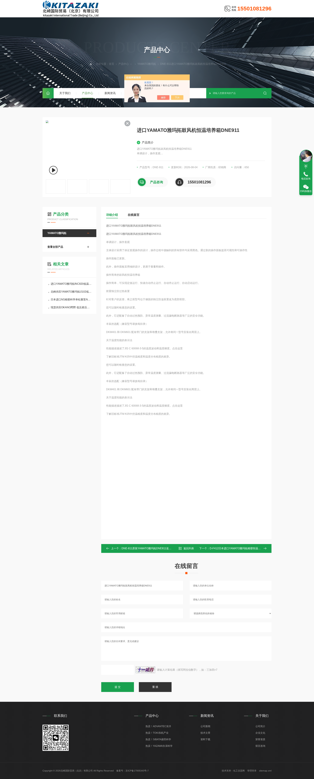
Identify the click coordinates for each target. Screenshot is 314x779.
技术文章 (205, 732)
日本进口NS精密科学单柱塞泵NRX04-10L (71, 299)
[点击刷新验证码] (145, 670)
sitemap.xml (265, 770)
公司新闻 (205, 726)
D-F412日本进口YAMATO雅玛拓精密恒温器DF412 (239, 548)
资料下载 (205, 739)
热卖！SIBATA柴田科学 (158, 739)
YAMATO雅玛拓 (146, 64)
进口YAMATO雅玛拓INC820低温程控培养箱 (71, 283)
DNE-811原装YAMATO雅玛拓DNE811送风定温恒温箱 (153, 548)
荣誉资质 (260, 739)
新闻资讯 (110, 93)
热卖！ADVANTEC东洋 (158, 726)
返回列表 (188, 548)
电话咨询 (305, 178)
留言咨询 (260, 745)
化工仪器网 (239, 770)
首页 (48, 93)
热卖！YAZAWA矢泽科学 (159, 745)
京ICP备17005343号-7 (137, 770)
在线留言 (134, 214)
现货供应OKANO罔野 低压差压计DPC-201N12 (71, 307)
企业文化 (260, 732)
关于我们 (64, 93)
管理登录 (251, 770)
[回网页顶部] (306, 166)
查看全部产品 (55, 246)
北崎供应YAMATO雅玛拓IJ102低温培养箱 (71, 291)
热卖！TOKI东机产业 (157, 732)
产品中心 (87, 93)
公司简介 (260, 726)
